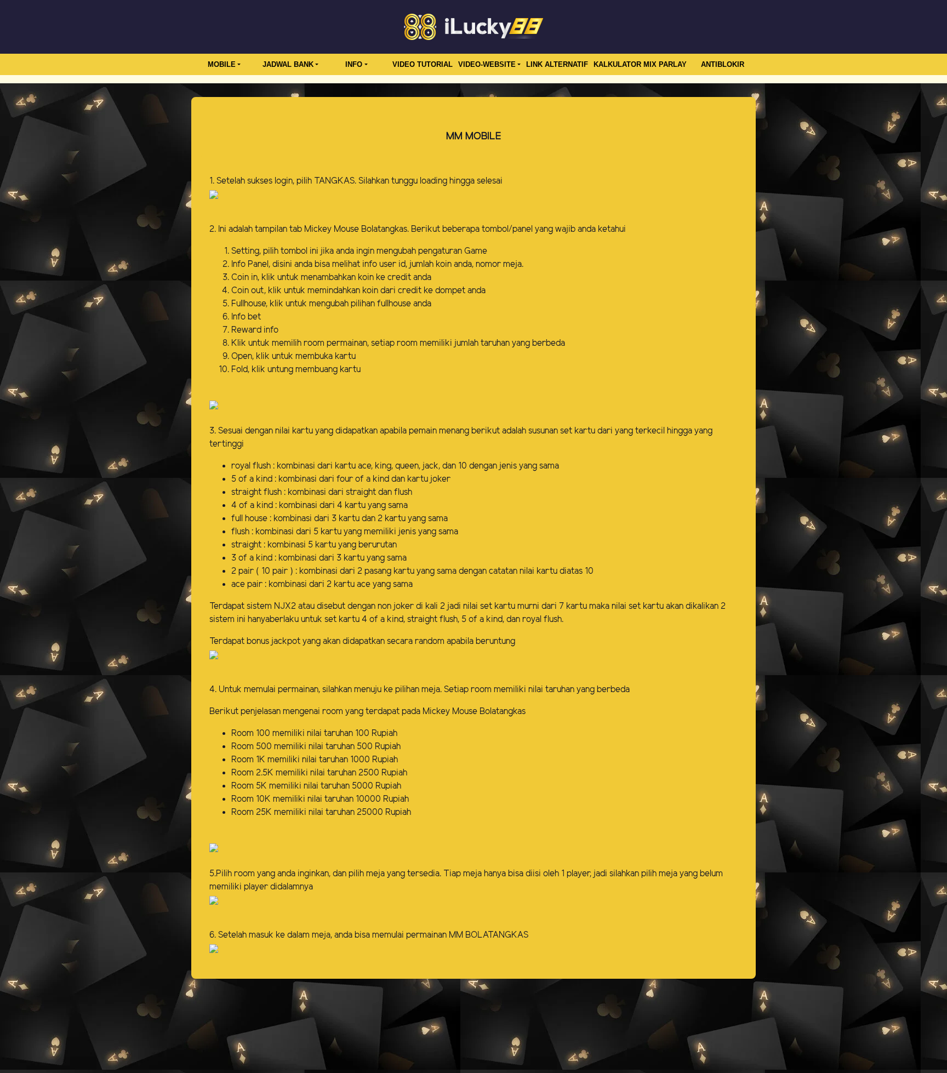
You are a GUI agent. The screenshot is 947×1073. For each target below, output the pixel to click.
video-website (487, 64)
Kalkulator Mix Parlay (640, 64)
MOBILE (222, 64)
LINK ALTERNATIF (557, 64)
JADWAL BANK (288, 64)
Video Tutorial (422, 64)
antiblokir (722, 64)
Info (353, 64)
